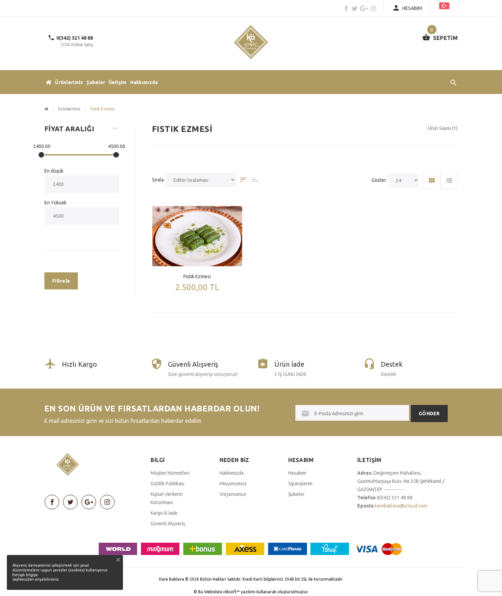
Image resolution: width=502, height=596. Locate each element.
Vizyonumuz (233, 494)
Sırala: (158, 179)
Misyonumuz (233, 483)
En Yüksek (55, 202)
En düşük (54, 171)
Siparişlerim (300, 483)
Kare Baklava (171, 579)
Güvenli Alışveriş (168, 523)
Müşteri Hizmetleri (170, 473)
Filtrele (61, 281)
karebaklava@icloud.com (401, 506)
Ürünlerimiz (69, 82)
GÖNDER (429, 413)
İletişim (117, 82)
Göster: (379, 180)
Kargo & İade (164, 513)
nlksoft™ (232, 592)
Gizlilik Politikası (167, 483)
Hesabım (297, 473)
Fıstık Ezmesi (197, 276)
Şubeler (95, 82)
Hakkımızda (144, 82)
